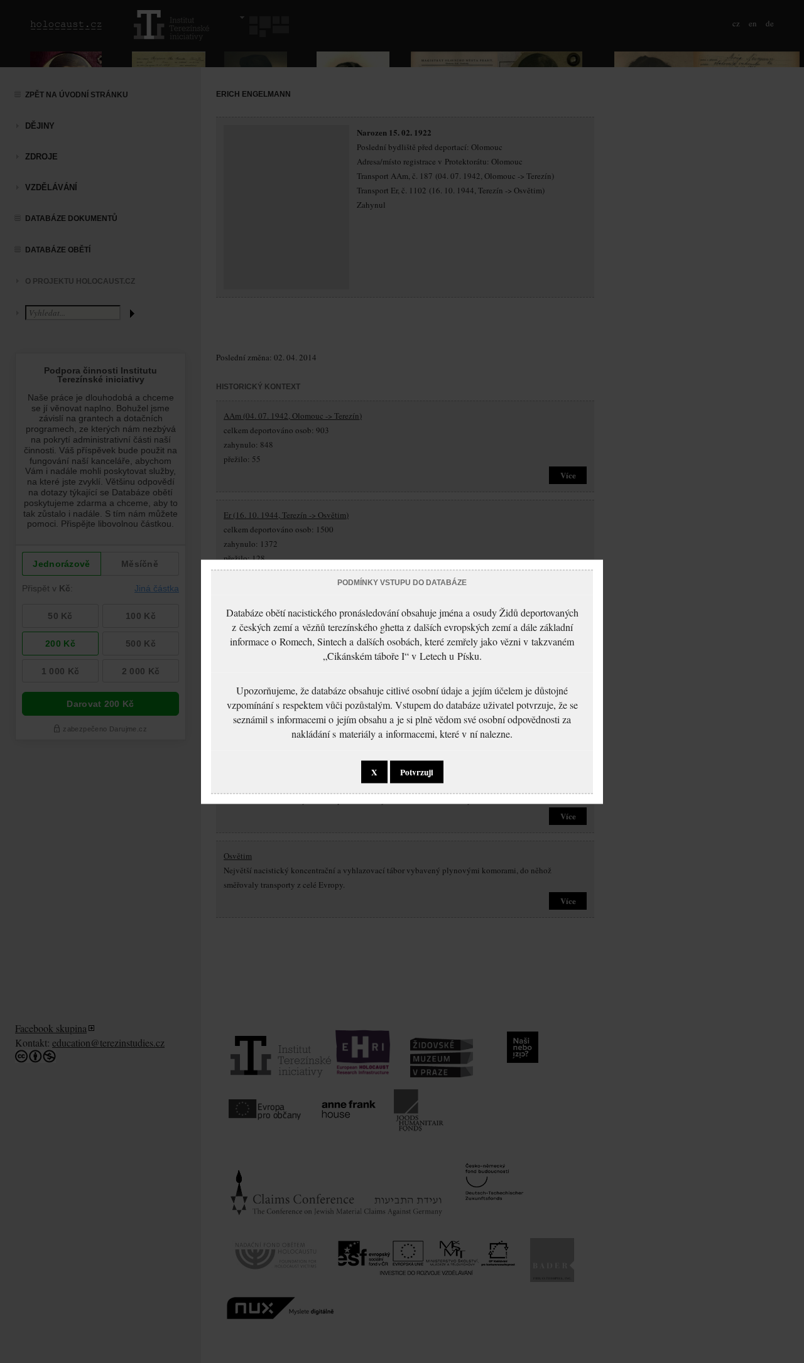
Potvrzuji (416, 771)
